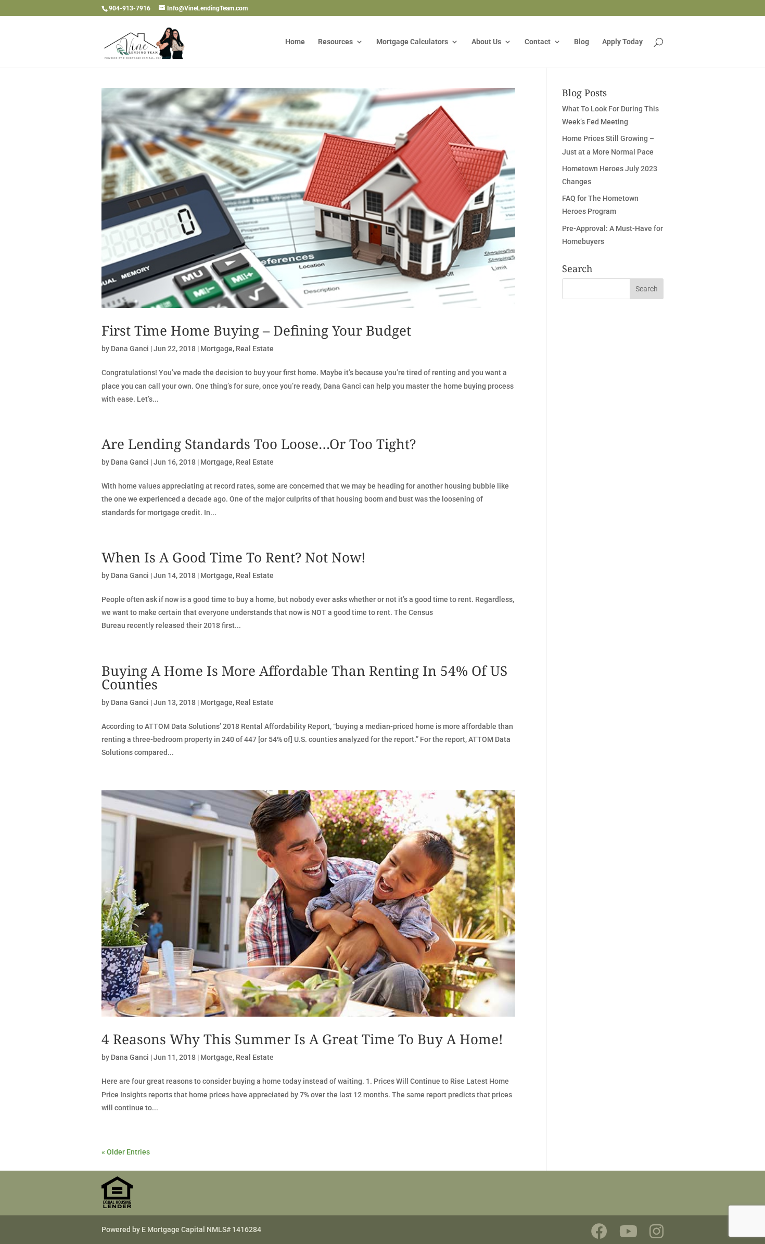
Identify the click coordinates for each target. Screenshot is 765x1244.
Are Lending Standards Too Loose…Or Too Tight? (258, 443)
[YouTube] (628, 1231)
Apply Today (622, 42)
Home (295, 42)
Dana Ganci (130, 348)
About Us (486, 42)
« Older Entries (125, 1152)
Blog (581, 42)
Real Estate (255, 348)
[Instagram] (656, 1231)
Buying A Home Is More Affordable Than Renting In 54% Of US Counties (304, 677)
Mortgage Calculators (412, 42)
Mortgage (216, 348)
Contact (538, 42)
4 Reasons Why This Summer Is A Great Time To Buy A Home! (302, 1039)
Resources (335, 42)
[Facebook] (599, 1231)
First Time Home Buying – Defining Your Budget (256, 330)
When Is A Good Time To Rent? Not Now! (233, 557)
